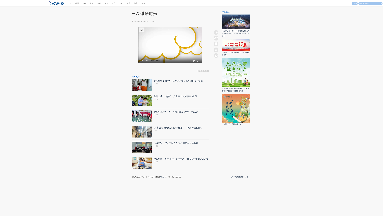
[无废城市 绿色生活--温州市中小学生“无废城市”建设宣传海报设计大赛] (236, 72)
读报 (355, 3)
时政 (69, 3)
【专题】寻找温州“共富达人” (232, 124)
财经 (84, 3)
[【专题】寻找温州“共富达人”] (236, 108)
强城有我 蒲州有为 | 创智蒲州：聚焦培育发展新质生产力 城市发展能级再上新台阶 (235, 33)
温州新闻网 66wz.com (149, 65)
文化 (91, 3)
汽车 (114, 3)
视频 (106, 3)
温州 (77, 3)
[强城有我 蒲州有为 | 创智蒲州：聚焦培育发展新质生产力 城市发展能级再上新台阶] (236, 22)
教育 (128, 3)
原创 (99, 3)
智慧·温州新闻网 (203, 71)
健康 (143, 3)
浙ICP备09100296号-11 (239, 177)
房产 (121, 3)
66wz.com (163, 177)
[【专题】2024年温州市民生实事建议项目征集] (236, 45)
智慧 (136, 3)
